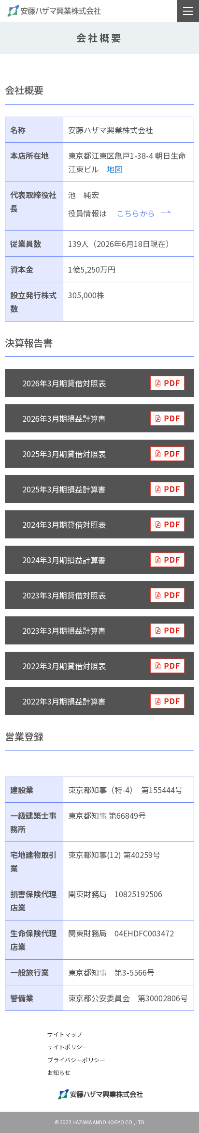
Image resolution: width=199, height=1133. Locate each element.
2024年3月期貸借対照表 (64, 524)
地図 (114, 169)
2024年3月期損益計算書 (64, 560)
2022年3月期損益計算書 (64, 701)
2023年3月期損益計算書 (64, 630)
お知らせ (59, 1072)
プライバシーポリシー (76, 1060)
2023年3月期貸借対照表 (64, 595)
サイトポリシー (67, 1046)
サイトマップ (64, 1034)
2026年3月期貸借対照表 (64, 383)
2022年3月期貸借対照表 (64, 666)
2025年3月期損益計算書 (64, 489)
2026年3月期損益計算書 (64, 418)
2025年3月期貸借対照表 (64, 453)
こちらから (135, 213)
